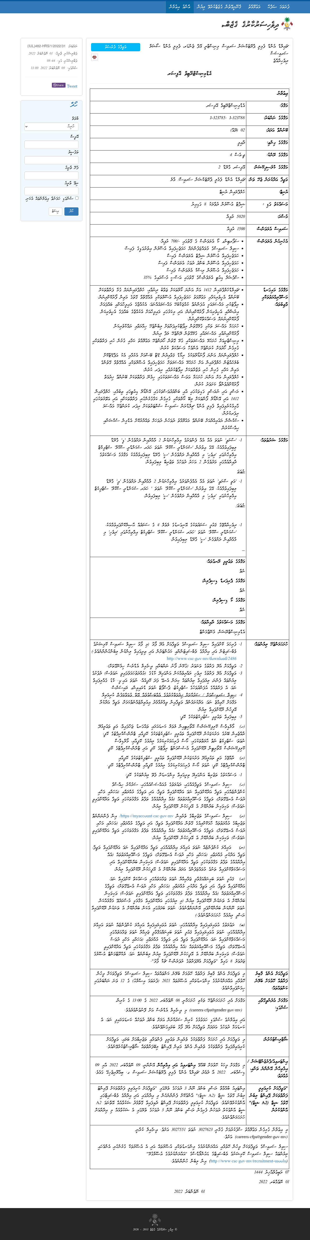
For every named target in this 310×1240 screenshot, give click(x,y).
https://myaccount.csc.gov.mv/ (146, 816)
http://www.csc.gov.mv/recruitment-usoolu (248, 1161)
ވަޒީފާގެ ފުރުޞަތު (115, 47)
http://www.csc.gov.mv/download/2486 (201, 659)
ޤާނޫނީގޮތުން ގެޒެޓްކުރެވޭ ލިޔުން (219, 7)
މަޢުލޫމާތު (254, 7)
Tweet (72, 86)
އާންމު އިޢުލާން (180, 7)
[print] (94, 57)
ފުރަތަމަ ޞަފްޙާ (278, 7)
